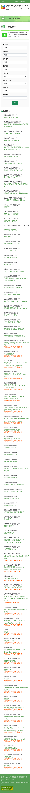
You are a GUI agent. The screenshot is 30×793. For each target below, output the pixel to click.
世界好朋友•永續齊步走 (11, 140)
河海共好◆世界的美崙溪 (12, 133)
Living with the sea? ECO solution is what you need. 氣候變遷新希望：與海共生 (16, 598)
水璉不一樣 (7, 632)
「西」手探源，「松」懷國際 (13, 163)
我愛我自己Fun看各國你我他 (13, 587)
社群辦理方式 (7, 80)
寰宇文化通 (7, 237)
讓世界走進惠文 (9, 533)
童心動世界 (7, 519)
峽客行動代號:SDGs (10, 455)
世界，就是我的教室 (10, 257)
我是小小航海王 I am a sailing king (15, 641)
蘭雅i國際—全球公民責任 (12, 117)
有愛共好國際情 (9, 264)
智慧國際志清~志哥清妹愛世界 (14, 512)
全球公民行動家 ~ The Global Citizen (16, 301)
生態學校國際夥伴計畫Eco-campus (15, 308)
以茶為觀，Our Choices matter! (14, 739)
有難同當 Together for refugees (14, 757)
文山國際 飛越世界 (10, 448)
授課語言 (5, 73)
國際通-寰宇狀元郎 (10, 505)
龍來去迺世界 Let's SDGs (12, 244)
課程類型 (5, 52)
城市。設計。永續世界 (11, 214)
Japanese (22, 1)
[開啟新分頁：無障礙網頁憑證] (7, 788)
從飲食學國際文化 (10, 661)
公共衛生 (7, 679)
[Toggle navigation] (3, 1)
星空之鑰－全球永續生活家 (13, 177)
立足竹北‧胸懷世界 (10, 250)
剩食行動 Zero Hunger (11, 578)
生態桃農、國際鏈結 (10, 230)
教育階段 (5, 44)
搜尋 (15, 103)
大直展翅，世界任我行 (11, 156)
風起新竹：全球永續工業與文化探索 (16, 193)
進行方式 (5, 59)
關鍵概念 (5, 66)
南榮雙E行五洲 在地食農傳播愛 (14, 484)
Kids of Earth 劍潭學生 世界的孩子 (15, 271)
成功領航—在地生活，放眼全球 (14, 329)
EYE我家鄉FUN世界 (10, 549)
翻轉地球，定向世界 (10, 221)
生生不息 (7, 699)
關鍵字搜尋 (6, 95)
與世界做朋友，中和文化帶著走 (14, 336)
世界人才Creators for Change (13, 491)
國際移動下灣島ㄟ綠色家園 (13, 287)
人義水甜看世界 (9, 354)
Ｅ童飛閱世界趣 (9, 526)
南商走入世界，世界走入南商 (13, 170)
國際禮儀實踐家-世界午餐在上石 (14, 708)
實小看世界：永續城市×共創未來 (15, 200)
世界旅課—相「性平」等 (12, 439)
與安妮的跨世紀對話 (10, 748)
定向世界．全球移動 (10, 315)
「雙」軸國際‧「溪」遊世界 (12, 322)
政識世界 (7, 207)
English (16, 1)
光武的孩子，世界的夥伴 (12, 294)
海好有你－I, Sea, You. (11, 478)
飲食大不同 (7, 670)
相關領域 (5, 87)
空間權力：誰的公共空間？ (13, 430)
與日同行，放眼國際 (10, 461)
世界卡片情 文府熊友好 (11, 498)
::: (1, 24)
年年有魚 (7, 766)
